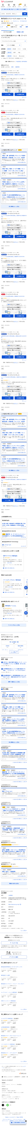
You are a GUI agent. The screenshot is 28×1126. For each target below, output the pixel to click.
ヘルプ (25, 97)
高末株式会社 (4, 747)
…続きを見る (9, 562)
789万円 (14, 988)
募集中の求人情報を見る (9, 568)
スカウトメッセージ (6, 1084)
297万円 (14, 1057)
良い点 (15, 56)
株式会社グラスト (6, 823)
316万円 (14, 1023)
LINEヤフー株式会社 (6, 1111)
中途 (19, 52)
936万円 (14, 979)
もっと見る (23, 930)
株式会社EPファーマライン (8, 842)
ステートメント (5, 1120)
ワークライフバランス (13, 72)
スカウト (19, 6)
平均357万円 (24, 21)
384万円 (14, 1048)
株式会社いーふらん (10, 605)
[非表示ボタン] (26, 1121)
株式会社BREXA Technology (9, 786)
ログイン (16, 99)
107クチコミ (16, 21)
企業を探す (3, 6)
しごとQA (9, 6)
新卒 (15, 52)
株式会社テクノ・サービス (8, 864)
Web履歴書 (19, 1084)
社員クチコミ (14, 26)
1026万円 (14, 971)
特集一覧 (14, 6)
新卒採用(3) (24, 61)
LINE (10, 1105)
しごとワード (11, 1098)
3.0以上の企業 (10, 22)
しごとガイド (4, 1098)
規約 (24, 1119)
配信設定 (3, 1086)
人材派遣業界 (3, 22)
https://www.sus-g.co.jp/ (13, 904)
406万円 (14, 1031)
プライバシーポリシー (7, 1119)
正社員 (14, 49)
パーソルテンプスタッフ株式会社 (12, 580)
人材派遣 (10, 895)
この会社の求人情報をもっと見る (19, 762)
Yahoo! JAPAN (19, 1117)
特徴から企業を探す (12, 1090)
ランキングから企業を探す (7, 1092)
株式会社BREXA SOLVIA (8, 767)
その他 (24, 49)
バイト (19, 49)
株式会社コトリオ (6, 804)
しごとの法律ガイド (16, 1096)
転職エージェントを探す (19, 1092)
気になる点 (21, 56)
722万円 (14, 1005)
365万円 (14, 1040)
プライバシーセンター (17, 1119)
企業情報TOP (17, 1076)
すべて (9, 49)
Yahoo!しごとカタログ (8, 1076)
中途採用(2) (18, 61)
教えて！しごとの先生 (6, 1096)
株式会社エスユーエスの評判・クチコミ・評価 (9, 70)
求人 (8, 26)
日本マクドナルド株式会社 (10, 555)
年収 (21, 26)
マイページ (25, 6)
